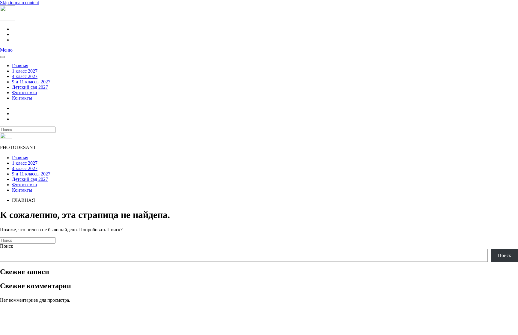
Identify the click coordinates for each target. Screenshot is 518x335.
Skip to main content (19, 2)
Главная (20, 65)
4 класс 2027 (24, 76)
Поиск (6, 246)
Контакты (22, 97)
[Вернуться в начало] (7, 18)
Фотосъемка (24, 92)
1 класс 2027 (24, 70)
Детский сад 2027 (30, 87)
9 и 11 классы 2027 (31, 81)
